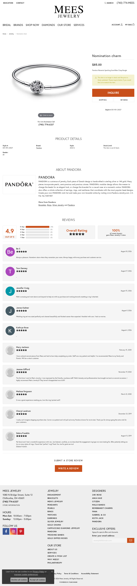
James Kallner (22, 307)
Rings (49, 205)
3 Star (22, 232)
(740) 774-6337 (46, 124)
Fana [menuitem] (94, 511)
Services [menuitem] (52, 552)
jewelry (11, 34)
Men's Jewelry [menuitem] (55, 501)
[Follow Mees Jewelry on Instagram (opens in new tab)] (13, 531)
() (51, 227)
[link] (20, 3)
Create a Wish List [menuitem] (57, 556)
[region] (46, 78)
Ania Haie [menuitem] (97, 498)
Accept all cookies (37, 580)
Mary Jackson (22, 347)
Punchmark (73, 582)
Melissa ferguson (24, 391)
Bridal (7, 25)
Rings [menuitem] (50, 511)
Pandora (39, 148)
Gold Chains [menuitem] (54, 525)
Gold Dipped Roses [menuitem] (57, 538)
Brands (18, 25)
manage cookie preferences (26, 574)
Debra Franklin (22, 433)
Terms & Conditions (71, 574)
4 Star (22, 229)
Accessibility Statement (90, 574)
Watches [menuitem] (52, 515)
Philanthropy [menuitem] (54, 562)
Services (79, 25)
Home (4, 34)
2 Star (22, 235)
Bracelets (42, 205)
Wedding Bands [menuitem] (55, 535)
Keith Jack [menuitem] (97, 518)
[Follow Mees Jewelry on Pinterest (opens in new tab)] (20, 531)
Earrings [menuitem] (52, 518)
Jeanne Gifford (23, 369)
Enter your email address (103, 535)
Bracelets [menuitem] (52, 498)
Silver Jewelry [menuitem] (55, 521)
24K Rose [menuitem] (97, 494)
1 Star (22, 237)
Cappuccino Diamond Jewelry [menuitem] (63, 528)
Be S (18, 248)
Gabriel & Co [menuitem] (99, 515)
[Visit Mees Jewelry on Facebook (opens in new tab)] (6, 531)
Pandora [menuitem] (52, 531)
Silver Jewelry (58, 205)
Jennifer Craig (22, 288)
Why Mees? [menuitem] (53, 559)
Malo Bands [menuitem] (98, 504)
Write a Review (68, 468)
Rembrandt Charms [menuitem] (102, 508)
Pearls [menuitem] (51, 508)
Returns (124, 100)
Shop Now (32, 25)
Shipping (103, 100)
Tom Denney (21, 268)
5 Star (22, 227)
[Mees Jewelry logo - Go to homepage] (69, 12)
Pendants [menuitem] (52, 504)
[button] (8, 3)
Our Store (64, 25)
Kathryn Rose (22, 327)
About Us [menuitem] (52, 549)
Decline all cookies (19, 580)
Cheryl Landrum (23, 411)
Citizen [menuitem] (96, 501)
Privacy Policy (56, 574)
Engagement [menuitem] (54, 494)
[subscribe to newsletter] (130, 540)
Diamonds (48, 25)
